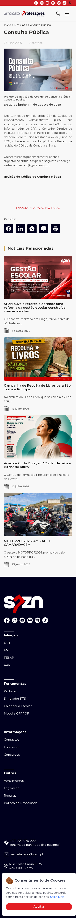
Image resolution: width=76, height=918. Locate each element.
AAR (7, 665)
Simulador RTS (15, 698)
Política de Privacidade (21, 803)
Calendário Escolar (18, 706)
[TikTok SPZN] (64, 3)
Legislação (11, 788)
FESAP (9, 657)
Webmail (10, 691)
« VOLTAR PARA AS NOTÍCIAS (38, 208)
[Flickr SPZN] (53, 3)
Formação (11, 747)
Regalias (10, 795)
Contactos (11, 739)
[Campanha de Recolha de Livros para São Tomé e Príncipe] (38, 359)
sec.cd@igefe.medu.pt (34, 165)
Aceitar (39, 906)
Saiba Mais (57, 897)
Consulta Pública (39, 25)
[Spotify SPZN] (59, 3)
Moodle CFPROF (16, 713)
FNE (7, 650)
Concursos (12, 754)
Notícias (19, 25)
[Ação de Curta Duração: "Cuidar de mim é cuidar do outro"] (38, 437)
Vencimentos (14, 780)
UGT (7, 643)
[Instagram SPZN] (42, 3)
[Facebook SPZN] (36, 3)
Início (7, 25)
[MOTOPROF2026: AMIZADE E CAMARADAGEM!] (38, 514)
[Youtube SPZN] (47, 3)
